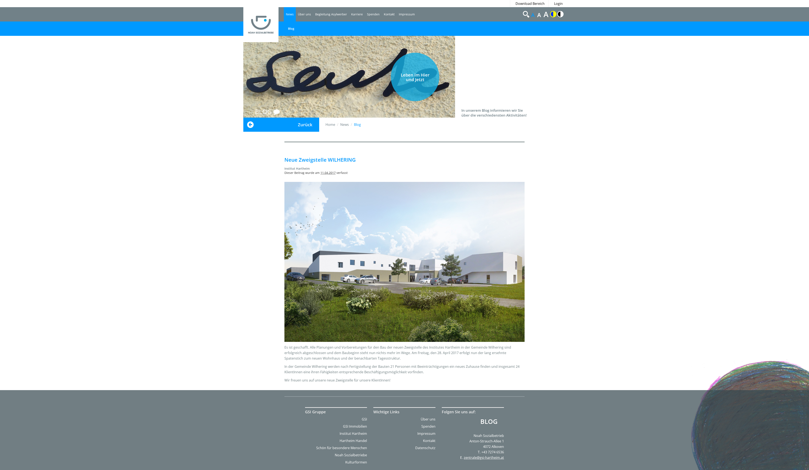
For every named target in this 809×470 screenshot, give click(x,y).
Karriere (357, 14)
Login (558, 3)
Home (330, 124)
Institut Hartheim (353, 433)
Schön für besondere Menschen (341, 448)
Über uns (304, 14)
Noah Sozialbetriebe (351, 455)
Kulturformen (356, 462)
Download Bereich (530, 3)
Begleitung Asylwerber (331, 14)
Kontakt (389, 14)
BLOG (264, 111)
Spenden (373, 14)
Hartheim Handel (353, 440)
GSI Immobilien (355, 426)
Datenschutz (425, 448)
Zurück (305, 125)
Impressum (407, 14)
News (290, 14)
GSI (364, 419)
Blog (291, 29)
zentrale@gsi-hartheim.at (484, 457)
